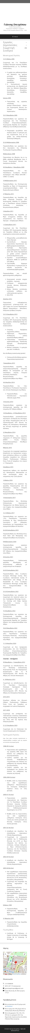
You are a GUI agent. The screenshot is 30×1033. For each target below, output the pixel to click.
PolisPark (9, 1006)
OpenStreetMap (16, 974)
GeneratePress (15, 1030)
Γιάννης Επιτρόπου (15, 24)
